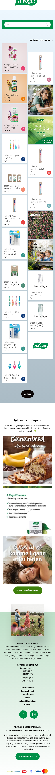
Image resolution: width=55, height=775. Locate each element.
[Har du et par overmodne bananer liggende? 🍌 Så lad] (27, 460)
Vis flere (27, 393)
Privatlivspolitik (27, 687)
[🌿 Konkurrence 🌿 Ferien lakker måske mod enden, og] (27, 510)
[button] (23, 68)
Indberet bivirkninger (28, 700)
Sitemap (27, 704)
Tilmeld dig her (25, 756)
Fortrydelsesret (27, 690)
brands (48, 652)
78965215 (29, 680)
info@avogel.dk (27, 677)
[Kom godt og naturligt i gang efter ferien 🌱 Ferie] (27, 560)
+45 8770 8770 (27, 673)
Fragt (27, 697)
